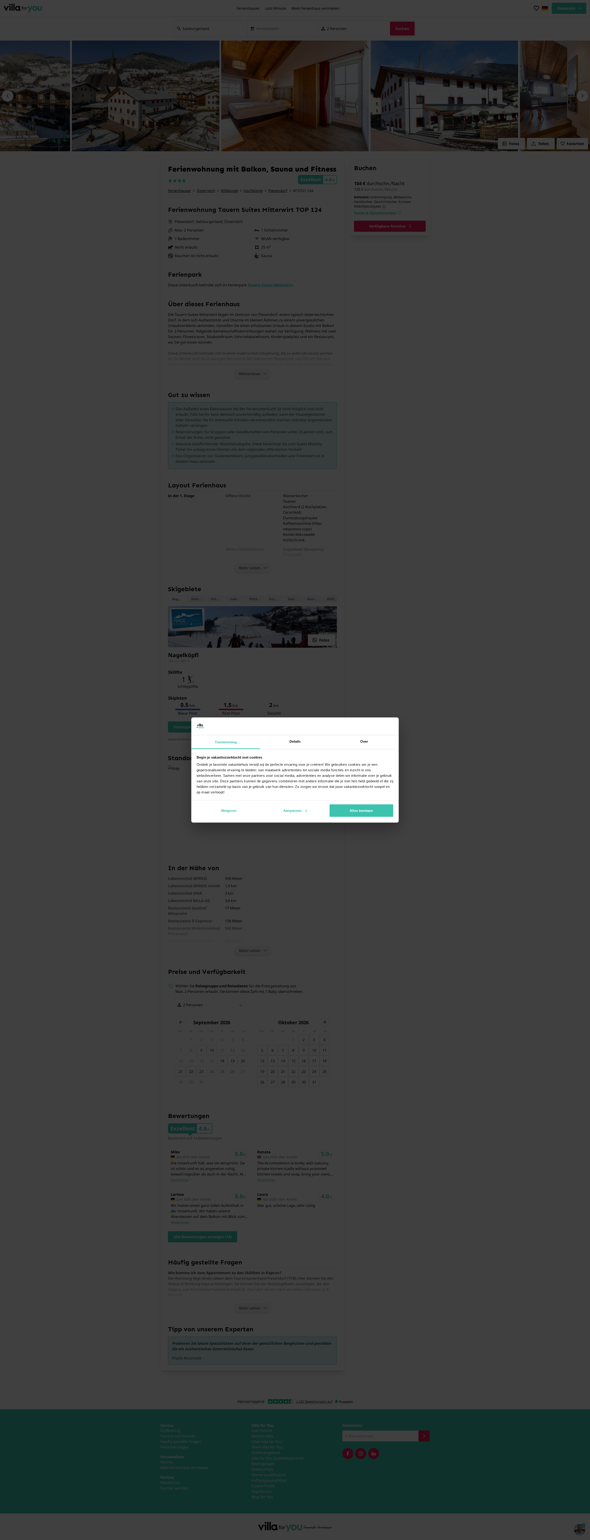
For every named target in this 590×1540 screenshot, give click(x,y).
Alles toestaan (361, 810)
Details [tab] (295, 741)
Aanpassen (292, 810)
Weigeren (228, 810)
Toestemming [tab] (226, 742)
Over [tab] (364, 741)
